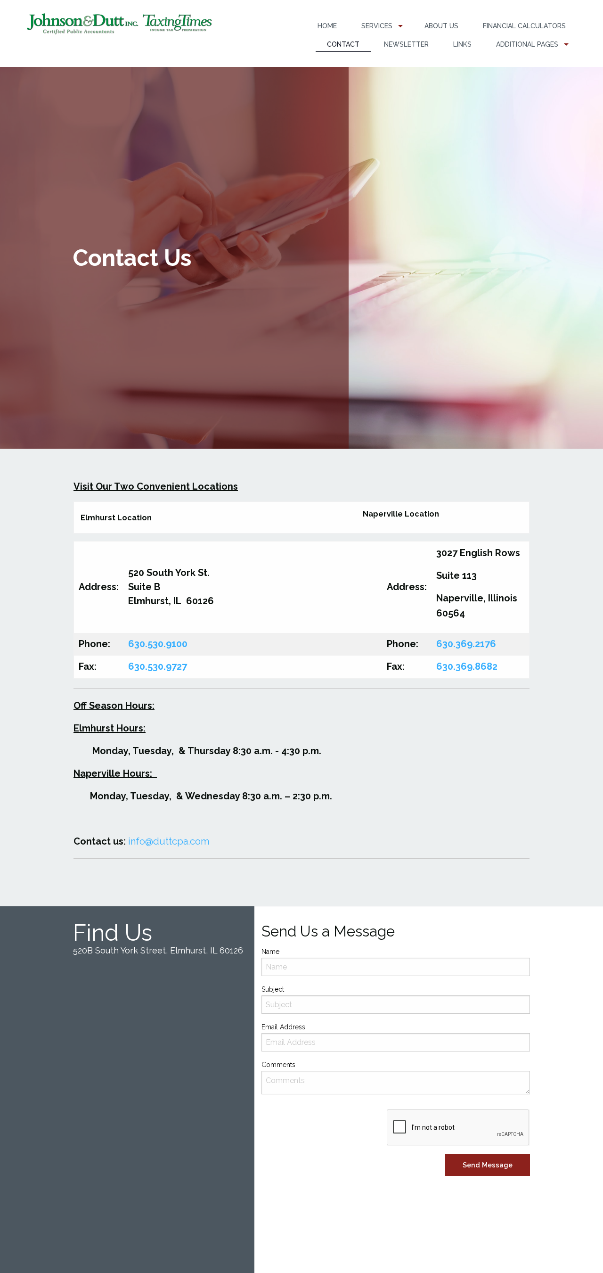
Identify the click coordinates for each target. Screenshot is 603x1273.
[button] (487, 1165)
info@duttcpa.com (168, 841)
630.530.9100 (157, 643)
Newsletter (406, 44)
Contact (343, 44)
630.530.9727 (157, 666)
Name (270, 951)
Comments (278, 1064)
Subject (272, 989)
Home (327, 26)
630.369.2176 (466, 643)
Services (376, 26)
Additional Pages (527, 44)
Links (462, 44)
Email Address (283, 1027)
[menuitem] (327, 26)
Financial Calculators (524, 26)
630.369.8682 (466, 666)
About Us (441, 26)
